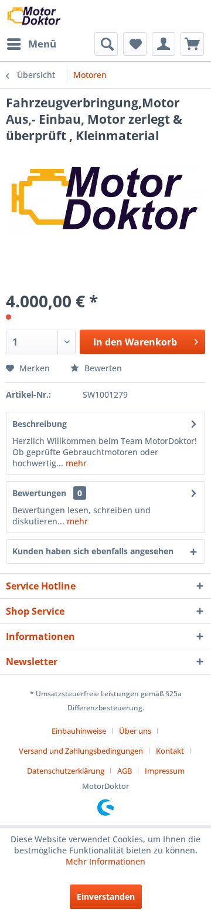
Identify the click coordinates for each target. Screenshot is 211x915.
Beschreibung (39, 423)
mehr (75, 463)
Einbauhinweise (79, 731)
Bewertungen (39, 493)
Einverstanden (106, 896)
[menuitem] (31, 44)
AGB (124, 770)
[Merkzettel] (135, 44)
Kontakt (170, 750)
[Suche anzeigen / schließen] (106, 44)
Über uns (135, 731)
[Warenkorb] (192, 44)
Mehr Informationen (105, 861)
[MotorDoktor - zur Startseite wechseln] (34, 16)
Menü (42, 43)
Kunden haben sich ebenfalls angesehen (92, 551)
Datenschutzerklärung (65, 770)
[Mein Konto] (163, 44)
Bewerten (102, 368)
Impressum (165, 770)
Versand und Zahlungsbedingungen (81, 750)
